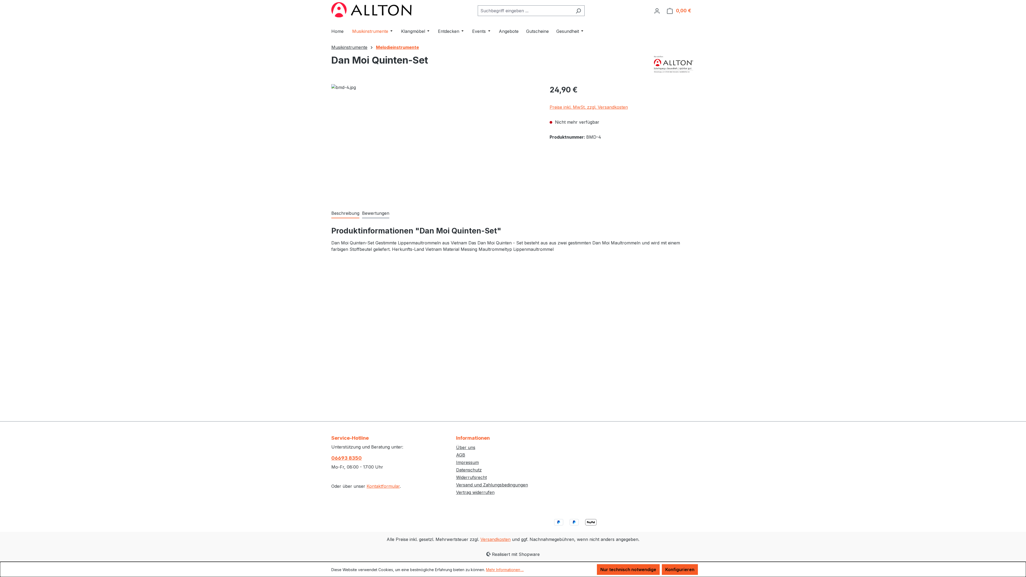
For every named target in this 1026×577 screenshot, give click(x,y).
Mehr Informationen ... (505, 569)
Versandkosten (495, 539)
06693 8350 (346, 458)
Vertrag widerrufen (475, 492)
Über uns (465, 447)
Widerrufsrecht (471, 477)
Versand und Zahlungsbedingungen (492, 485)
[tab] (345, 213)
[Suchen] (578, 10)
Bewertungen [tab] (375, 213)
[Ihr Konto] (657, 10)
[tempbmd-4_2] (435, 141)
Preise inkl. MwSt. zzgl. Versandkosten (589, 107)
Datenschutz (469, 470)
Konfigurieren (679, 569)
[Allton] (674, 64)
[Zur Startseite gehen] (371, 9)
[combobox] (525, 10)
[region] (435, 141)
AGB (460, 455)
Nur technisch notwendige (628, 569)
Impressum (467, 462)
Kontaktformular (383, 486)
